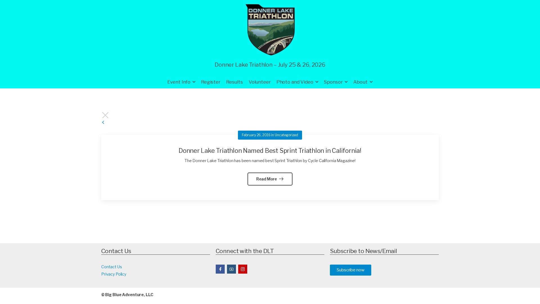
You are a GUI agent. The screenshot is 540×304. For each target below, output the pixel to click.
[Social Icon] (220, 269)
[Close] (270, 115)
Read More (267, 178)
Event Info (178, 82)
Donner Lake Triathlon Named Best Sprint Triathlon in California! (270, 150)
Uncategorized (286, 135)
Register (210, 82)
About (360, 82)
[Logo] (270, 29)
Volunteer (260, 82)
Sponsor (333, 82)
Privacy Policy (113, 274)
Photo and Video (294, 82)
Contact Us (111, 266)
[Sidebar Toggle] (103, 122)
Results (234, 82)
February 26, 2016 (256, 135)
